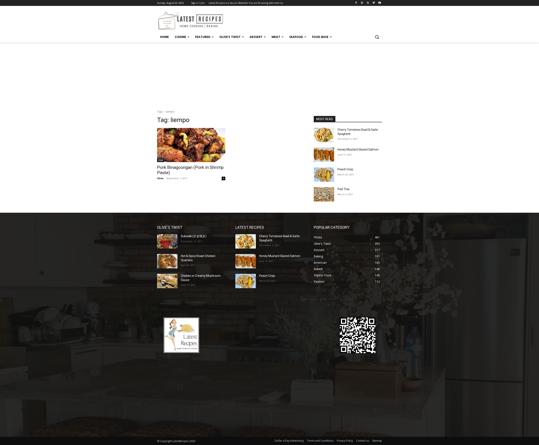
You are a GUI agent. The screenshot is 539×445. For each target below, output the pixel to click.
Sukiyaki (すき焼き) (193, 236)
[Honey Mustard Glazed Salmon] (324, 155)
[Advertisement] (269, 73)
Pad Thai (343, 189)
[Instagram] (362, 3)
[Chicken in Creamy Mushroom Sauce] (167, 281)
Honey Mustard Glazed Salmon (358, 149)
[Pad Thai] (324, 194)
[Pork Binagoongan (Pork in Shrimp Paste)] (191, 145)
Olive (160, 178)
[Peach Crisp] (324, 174)
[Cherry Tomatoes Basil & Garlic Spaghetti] (324, 135)
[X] (368, 3)
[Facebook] (356, 3)
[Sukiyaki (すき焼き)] (167, 241)
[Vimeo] (373, 3)
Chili (160, 160)
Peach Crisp (345, 169)
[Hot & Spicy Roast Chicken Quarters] (167, 261)
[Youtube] (379, 3)
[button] (377, 37)
